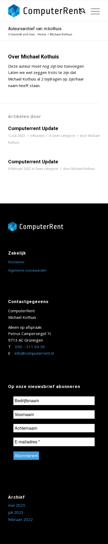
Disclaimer (16, 262)
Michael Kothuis (83, 168)
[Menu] (92, 10)
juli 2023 (15, 512)
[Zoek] (80, 10)
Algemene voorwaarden (27, 270)
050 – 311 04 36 (30, 346)
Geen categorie (63, 135)
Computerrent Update (33, 128)
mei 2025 (16, 505)
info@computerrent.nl (34, 353)
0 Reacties (37, 135)
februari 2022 (20, 519)
